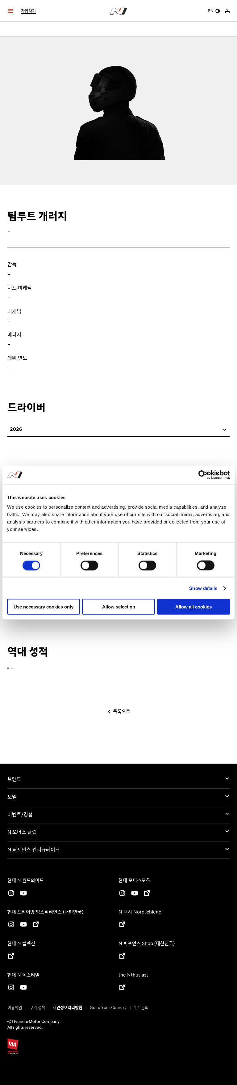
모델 (12, 797)
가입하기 (28, 11)
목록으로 (121, 711)
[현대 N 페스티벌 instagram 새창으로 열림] (11, 988)
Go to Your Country (108, 1008)
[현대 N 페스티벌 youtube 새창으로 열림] (23, 988)
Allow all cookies (193, 606)
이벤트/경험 (20, 814)
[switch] (89, 565)
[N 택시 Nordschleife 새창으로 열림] (122, 925)
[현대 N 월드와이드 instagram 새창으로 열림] (11, 894)
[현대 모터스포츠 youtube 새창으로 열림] (134, 894)
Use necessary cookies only (43, 606)
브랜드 (14, 779)
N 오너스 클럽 (22, 832)
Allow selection (118, 606)
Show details (203, 588)
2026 (16, 429)
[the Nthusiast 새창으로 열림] (122, 988)
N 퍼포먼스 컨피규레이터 (33, 850)
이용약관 (14, 1008)
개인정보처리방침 (67, 1008)
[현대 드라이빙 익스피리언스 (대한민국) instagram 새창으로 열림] (11, 925)
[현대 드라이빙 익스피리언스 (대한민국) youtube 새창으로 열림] (23, 925)
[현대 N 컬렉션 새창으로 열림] (11, 957)
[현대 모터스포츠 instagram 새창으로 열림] (122, 894)
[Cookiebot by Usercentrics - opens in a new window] (203, 474)
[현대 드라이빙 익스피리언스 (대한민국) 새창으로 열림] (36, 925)
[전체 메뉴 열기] (10, 11)
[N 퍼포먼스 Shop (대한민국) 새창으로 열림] (122, 957)
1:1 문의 (141, 1008)
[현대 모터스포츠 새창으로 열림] (147, 894)
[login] (227, 11)
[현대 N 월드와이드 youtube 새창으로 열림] (23, 894)
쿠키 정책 (37, 1008)
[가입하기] (228, 11)
